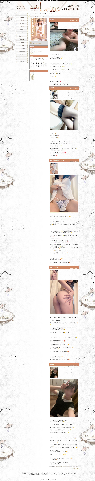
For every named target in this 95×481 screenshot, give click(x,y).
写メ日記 (22, 29)
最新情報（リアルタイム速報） (22, 17)
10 (68, 466)
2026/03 (32, 78)
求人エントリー (22, 48)
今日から (33, 49)
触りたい (33, 48)
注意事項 (22, 42)
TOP (22, 14)
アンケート (22, 57)
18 (36, 65)
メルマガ (22, 54)
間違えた (33, 53)
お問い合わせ (22, 51)
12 (74, 466)
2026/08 (32, 73)
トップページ (32, 13)
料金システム (22, 36)
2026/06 (32, 75)
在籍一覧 (22, 20)
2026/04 (32, 77)
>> (42, 58)
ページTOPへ (76, 468)
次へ (77, 466)
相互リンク (22, 61)
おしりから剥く (34, 52)
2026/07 (32, 74)
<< (35, 58)
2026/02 (32, 79)
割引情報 (22, 39)
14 (43, 63)
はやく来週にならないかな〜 (37, 51)
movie (22, 32)
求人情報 (22, 45)
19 (38, 65)
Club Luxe (47, 6)
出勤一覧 (22, 26)
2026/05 (32, 76)
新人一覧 (22, 23)
